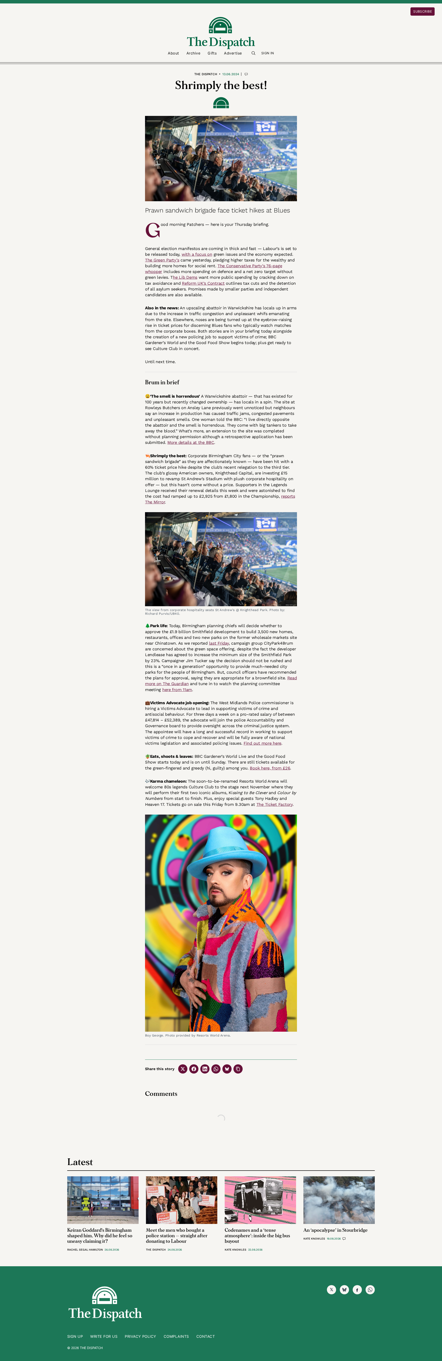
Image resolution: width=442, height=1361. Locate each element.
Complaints (176, 1336)
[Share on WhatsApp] (216, 1069)
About (173, 53)
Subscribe (422, 11)
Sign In (267, 53)
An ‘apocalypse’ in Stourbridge (335, 1230)
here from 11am (177, 689)
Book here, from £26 (270, 768)
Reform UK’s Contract (203, 283)
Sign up (75, 1336)
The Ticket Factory (274, 804)
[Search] (253, 53)
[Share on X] (182, 1069)
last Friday (219, 643)
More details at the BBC (190, 442)
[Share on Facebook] (193, 1069)
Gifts (212, 53)
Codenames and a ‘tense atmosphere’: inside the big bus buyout (257, 1236)
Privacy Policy (140, 1336)
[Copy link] (238, 1069)
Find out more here (262, 743)
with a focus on (197, 254)
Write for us (103, 1336)
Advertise (233, 53)
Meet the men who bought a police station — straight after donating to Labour (177, 1236)
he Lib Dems (185, 277)
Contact (205, 1336)
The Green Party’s (162, 260)
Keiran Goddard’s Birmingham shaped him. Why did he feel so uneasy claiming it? (99, 1236)
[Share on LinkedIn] (204, 1069)
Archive (193, 53)
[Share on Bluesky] (227, 1069)
